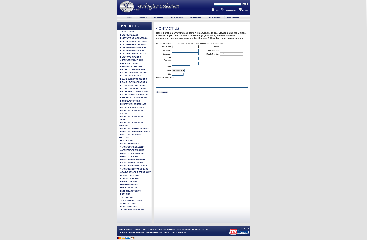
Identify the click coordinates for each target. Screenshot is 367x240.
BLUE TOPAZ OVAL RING (130, 57)
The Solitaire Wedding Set (133, 210)
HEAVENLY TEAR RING (129, 178)
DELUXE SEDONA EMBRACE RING (134, 95)
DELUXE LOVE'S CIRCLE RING (133, 88)
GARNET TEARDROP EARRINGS (133, 166)
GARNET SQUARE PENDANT (132, 163)
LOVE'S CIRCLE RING (129, 188)
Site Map (205, 229)
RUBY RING (125, 194)
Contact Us (196, 229)
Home (121, 229)
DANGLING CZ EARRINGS (131, 66)
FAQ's (144, 229)
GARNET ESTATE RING (129, 156)
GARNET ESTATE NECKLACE (132, 153)
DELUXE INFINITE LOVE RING (132, 85)
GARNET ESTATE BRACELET (132, 147)
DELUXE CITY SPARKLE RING (132, 70)
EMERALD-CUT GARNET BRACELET (135, 128)
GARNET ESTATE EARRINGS (132, 150)
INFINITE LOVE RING (128, 182)
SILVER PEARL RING (128, 207)
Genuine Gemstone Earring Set (135, 172)
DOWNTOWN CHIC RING (130, 101)
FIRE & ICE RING (127, 141)
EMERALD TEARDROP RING (132, 107)
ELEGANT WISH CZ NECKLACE (133, 104)
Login (217, 10)
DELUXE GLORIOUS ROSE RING (133, 79)
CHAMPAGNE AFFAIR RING (131, 60)
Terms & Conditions (184, 229)
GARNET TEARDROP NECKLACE (134, 169)
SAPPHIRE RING (127, 197)
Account (245, 10)
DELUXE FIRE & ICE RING (130, 76)
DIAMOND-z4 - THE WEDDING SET (134, 98)
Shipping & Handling (155, 229)
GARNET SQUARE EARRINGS (132, 160)
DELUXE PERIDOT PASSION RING (134, 92)
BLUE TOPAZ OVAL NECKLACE (133, 54)
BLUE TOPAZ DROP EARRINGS (133, 44)
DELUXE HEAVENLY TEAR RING (133, 82)
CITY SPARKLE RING (128, 63)
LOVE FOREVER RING (129, 185)
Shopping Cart (230, 10)
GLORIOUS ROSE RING (129, 175)
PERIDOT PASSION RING (130, 191)
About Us (129, 229)
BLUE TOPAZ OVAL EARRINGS (133, 51)
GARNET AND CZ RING (129, 144)
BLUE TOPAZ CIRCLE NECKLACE (134, 41)
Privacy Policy (169, 229)
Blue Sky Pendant (129, 35)
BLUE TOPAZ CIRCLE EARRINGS (134, 38)
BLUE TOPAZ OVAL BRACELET (133, 48)
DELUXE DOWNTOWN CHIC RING (134, 73)
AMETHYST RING (127, 32)
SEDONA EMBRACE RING (131, 200)
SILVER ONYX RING (128, 204)
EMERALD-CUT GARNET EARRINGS (135, 132)
